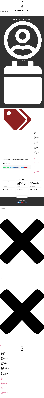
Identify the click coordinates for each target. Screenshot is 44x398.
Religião (35, 139)
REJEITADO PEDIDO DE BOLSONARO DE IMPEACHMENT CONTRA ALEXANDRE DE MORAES (21, 183)
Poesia (34, 143)
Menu (22, 14)
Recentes (22, 5)
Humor (34, 163)
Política (5, 130)
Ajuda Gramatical (36, 141)
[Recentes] (22, 4)
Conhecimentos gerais (36, 137)
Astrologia (35, 148)
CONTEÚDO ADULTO (36, 168)
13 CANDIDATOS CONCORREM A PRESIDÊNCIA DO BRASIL (21, 190)
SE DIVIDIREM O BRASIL (7, 189)
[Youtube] (22, 202)
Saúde (34, 157)
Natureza (35, 173)
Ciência (34, 133)
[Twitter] (20, 202)
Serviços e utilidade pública (36, 171)
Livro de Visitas (35, 153)
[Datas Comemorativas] (22, 7)
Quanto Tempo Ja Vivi (36, 152)
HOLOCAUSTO (9, 163)
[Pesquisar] (22, 2)
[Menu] (22, 13)
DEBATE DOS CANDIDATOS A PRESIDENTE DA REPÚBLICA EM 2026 (35, 190)
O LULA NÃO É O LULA (7, 181)
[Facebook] (18, 202)
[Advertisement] (36, 119)
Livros (34, 167)
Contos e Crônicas (36, 142)
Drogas (34, 138)
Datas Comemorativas (36, 146)
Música (34, 144)
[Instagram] (24, 202)
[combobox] (22, 208)
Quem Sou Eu (35, 131)
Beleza (34, 134)
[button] (6, 167)
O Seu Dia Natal (35, 151)
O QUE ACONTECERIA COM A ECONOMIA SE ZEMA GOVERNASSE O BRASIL (35, 182)
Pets (34, 172)
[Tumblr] (26, 202)
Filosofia (35, 132)
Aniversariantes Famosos (36, 147)
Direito (34, 158)
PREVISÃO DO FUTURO (36, 162)
